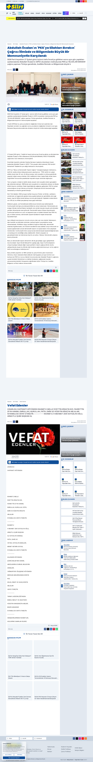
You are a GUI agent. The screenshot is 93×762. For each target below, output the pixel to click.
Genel (32, 13)
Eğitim (55, 13)
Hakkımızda (50, 747)
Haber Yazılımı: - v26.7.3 (73, 759)
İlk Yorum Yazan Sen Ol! (34, 276)
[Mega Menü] (7, 13)
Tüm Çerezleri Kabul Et (13, 757)
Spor (43, 13)
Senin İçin (66, 13)
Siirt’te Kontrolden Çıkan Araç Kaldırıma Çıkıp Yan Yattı (34, 18)
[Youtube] (83, 1)
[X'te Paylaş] (17, 70)
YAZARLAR (39, 738)
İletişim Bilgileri (79, 750)
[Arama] (86, 13)
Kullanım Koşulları (66, 747)
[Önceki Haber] (83, 18)
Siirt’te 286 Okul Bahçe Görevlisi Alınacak (68, 18)
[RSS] (86, 1)
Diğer (59, 13)
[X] (79, 1)
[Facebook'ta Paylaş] (14, 70)
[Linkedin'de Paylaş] (51, 271)
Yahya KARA (15, 456)
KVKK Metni (78, 748)
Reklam (15, 1)
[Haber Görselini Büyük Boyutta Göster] (33, 87)
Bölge (27, 13)
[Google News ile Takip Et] (54, 104)
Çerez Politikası (66, 751)
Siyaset (38, 13)
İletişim (21, 1)
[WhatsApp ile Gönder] (57, 271)
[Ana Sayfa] (10, 13)
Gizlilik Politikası (66, 749)
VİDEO (73, 13)
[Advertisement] (46, 31)
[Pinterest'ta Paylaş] (54, 271)
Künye (9, 1)
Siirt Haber (14, 13)
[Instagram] (81, 1)
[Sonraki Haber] (85, 18)
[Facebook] (76, 1)
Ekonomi (48, 13)
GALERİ (81, 13)
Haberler (9, 44)
